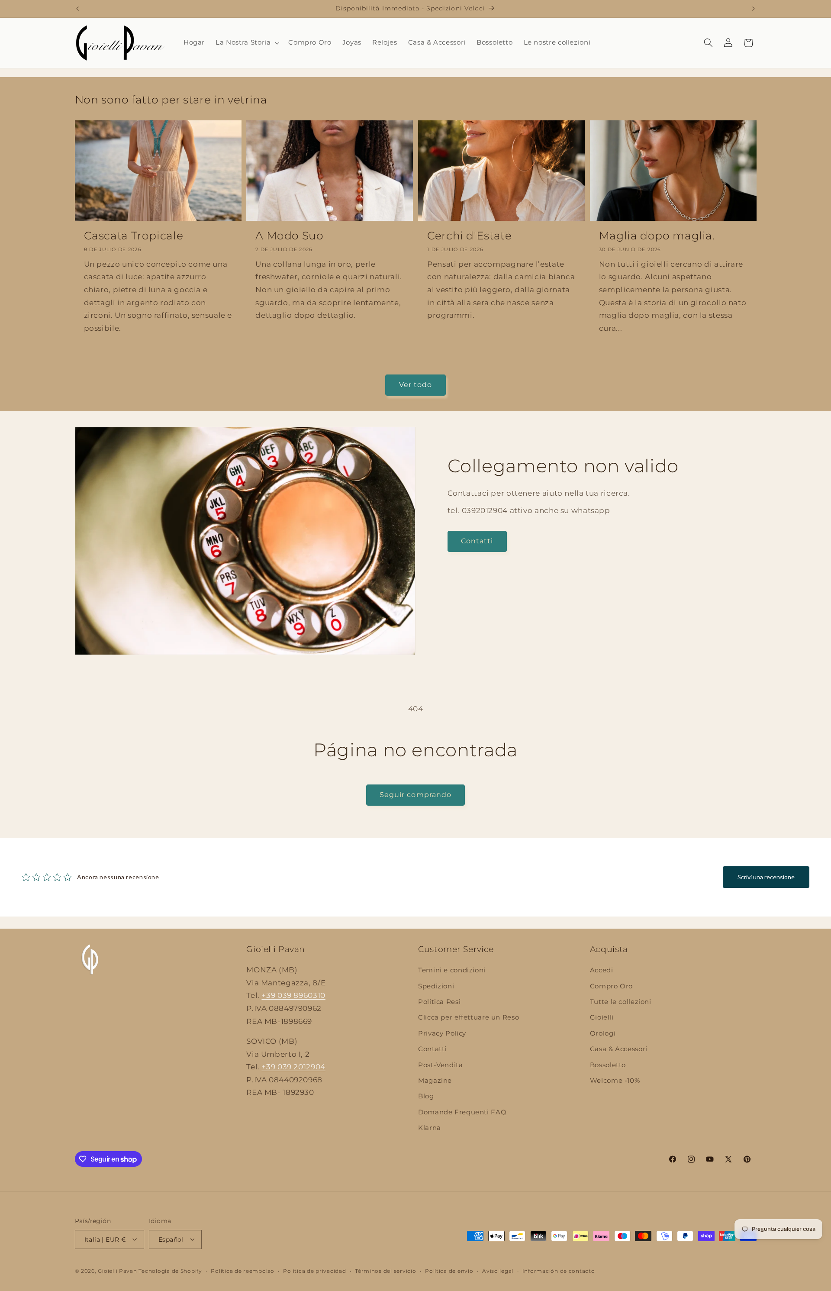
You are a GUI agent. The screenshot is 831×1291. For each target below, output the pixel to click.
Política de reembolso (242, 1271)
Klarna (429, 1128)
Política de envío (449, 1271)
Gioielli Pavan (118, 1271)
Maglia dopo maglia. (657, 235)
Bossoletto (608, 1065)
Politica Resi (439, 1002)
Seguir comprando (415, 795)
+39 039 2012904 (293, 1067)
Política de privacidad (314, 1271)
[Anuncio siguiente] (753, 8)
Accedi (601, 971)
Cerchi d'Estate (469, 235)
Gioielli (602, 1018)
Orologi (602, 1033)
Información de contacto (558, 1271)
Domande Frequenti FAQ (462, 1112)
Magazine (435, 1080)
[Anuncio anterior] (77, 8)
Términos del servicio (385, 1271)
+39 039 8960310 (293, 995)
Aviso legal (497, 1271)
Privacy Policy (442, 1033)
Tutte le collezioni (620, 1002)
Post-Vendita (440, 1065)
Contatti (477, 541)
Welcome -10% (615, 1080)
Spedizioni (436, 986)
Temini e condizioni (452, 971)
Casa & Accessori (618, 1049)
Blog (426, 1097)
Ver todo (415, 385)
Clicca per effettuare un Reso (468, 1018)
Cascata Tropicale (134, 235)
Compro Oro (611, 986)
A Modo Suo (289, 235)
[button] (246, 42)
